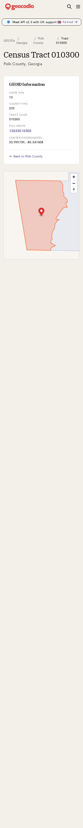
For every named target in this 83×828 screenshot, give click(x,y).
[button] (41, 212)
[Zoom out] (74, 183)
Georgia (21, 43)
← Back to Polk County (25, 156)
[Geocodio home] (26, 7)
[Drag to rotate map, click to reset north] (74, 189)
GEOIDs (9, 41)
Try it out (67, 22)
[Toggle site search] (69, 7)
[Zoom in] (74, 177)
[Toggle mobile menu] (78, 7)
